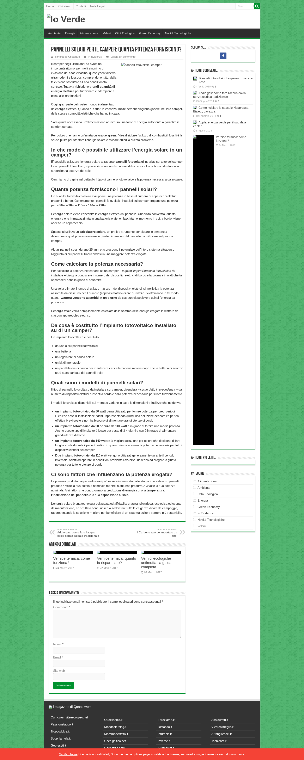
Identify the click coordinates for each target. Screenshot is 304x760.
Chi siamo (64, 6)
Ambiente (54, 33)
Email (58, 657)
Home (50, 6)
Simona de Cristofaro (67, 56)
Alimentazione (89, 33)
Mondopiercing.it (115, 727)
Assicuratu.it (219, 720)
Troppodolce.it (60, 731)
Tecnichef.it (218, 741)
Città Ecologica (125, 33)
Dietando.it (165, 727)
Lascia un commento (122, 56)
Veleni (107, 33)
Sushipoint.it (166, 748)
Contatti (81, 6)
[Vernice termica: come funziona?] (203, 290)
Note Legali (97, 6)
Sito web (59, 670)
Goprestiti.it (58, 745)
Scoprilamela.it (61, 738)
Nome (58, 644)
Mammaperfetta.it (116, 734)
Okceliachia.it (113, 720)
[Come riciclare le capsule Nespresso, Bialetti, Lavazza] (194, 107)
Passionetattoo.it (62, 724)
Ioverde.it (164, 741)
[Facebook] (223, 56)
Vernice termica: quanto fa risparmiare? (116, 560)
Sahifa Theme (68, 754)
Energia (70, 33)
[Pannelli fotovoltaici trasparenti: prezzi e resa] (195, 78)
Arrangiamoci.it (221, 734)
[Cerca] (257, 6)
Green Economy (149, 33)
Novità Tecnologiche (178, 33)
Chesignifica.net (115, 741)
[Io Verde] (66, 19)
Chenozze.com (114, 748)
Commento (61, 607)
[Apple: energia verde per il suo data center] (194, 122)
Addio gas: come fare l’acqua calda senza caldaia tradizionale (78, 532)
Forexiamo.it (166, 720)
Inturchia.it (165, 734)
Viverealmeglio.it (222, 727)
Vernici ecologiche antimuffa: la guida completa (156, 562)
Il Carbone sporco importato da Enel (156, 532)
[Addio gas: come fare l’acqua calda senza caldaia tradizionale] (194, 92)
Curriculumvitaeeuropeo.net (69, 717)
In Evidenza (95, 56)
